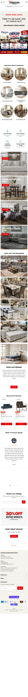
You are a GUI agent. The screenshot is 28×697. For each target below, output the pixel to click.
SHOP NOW (14, 536)
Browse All (14, 387)
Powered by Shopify (14, 611)
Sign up (20, 588)
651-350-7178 (5, 562)
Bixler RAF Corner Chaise (6, 416)
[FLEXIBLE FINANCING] (7, 144)
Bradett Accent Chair (20, 416)
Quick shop (6, 421)
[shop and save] (14, 42)
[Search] (23, 501)
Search (14, 608)
